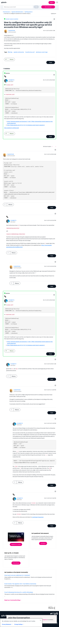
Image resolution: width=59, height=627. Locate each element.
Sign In (51, 2)
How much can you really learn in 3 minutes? (17, 575)
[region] (21, 622)
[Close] (40, 620)
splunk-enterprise (19, 52)
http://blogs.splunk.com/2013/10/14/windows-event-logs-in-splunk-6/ (26, 125)
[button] (54, 19)
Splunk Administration (17, 12)
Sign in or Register (42, 619)
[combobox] (21, 7)
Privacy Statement (6, 624)
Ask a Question (48, 6)
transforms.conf (30, 52)
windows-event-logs (42, 52)
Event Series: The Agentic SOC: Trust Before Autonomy (20, 584)
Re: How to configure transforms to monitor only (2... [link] (17, 13)
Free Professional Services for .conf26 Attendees (18, 592)
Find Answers (6, 12)
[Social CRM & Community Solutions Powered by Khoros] (51, 607)
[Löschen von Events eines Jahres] (55, 146)
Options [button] (52, 13)
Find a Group (16, 563)
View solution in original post (11, 128)
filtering (10, 52)
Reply (50, 62)
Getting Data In (28, 12)
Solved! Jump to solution (12, 19)
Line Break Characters (38, 517)
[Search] (36, 6)
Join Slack (43, 543)
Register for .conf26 (15, 544)
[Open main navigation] (57, 2)
